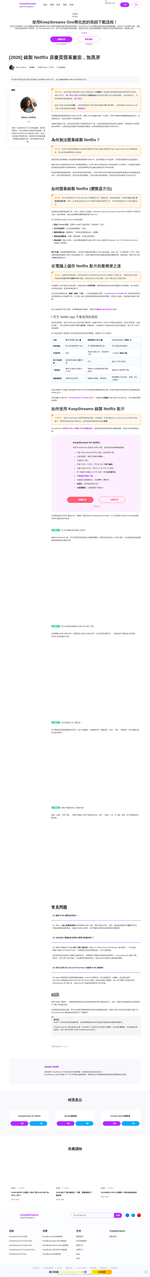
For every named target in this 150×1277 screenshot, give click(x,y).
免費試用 (82, 500)
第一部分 (69, 95)
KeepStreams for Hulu (17, 1254)
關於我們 (113, 1236)
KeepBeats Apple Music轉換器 (55, 1241)
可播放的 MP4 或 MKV (104, 309)
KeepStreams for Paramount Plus (22, 1250)
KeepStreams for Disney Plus (20, 1245)
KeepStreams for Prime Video (20, 1241)
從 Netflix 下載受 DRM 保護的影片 (79, 428)
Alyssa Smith (60, 1199)
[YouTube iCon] (139, 1215)
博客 (65, 5)
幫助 (71, 5)
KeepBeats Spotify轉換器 (52, 1236)
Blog (78, 1254)
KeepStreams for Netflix (114, 293)
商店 (58, 5)
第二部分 (78, 99)
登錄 (136, 5)
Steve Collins (21, 67)
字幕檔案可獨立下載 (85, 476)
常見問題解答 (81, 1241)
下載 (125, 5)
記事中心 (79, 1250)
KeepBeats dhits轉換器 (52, 1254)
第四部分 (81, 108)
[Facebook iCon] (127, 1215)
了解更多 (96, 506)
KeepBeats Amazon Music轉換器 (55, 1245)
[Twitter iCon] (133, 1215)
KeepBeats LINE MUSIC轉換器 (55, 1250)
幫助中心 (79, 1245)
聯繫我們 (79, 1236)
